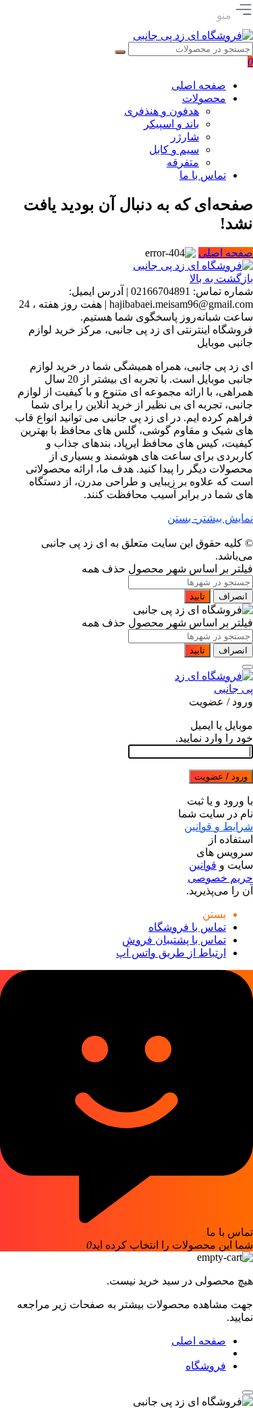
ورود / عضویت (221, 776)
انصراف (233, 596)
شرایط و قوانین (218, 826)
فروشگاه (206, 1366)
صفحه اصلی (225, 253)
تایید (197, 596)
